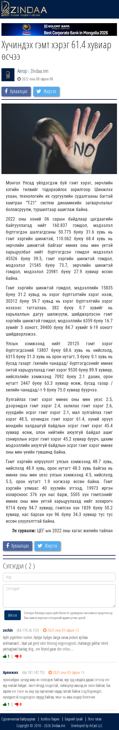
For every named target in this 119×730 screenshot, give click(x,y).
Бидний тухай (74, 719)
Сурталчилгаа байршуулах (18, 719)
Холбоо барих (50, 719)
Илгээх (12, 615)
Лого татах (95, 719)
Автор (22, 70)
